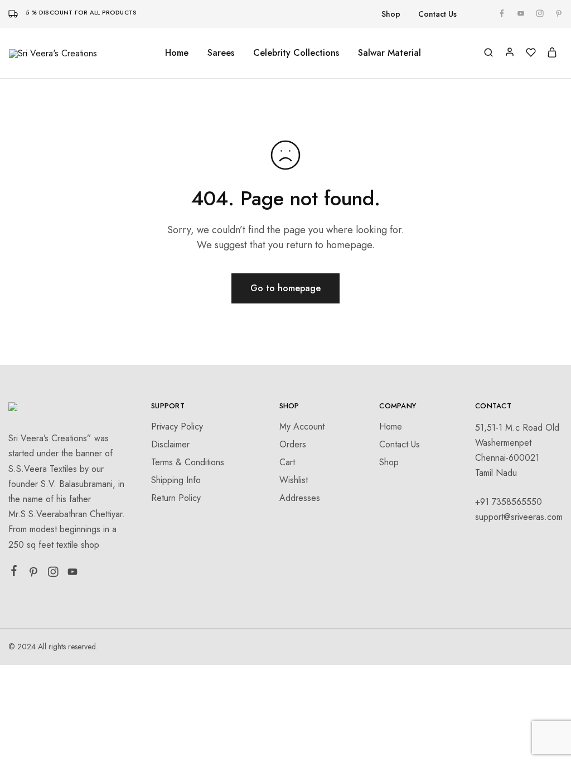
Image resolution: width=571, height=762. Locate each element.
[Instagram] (53, 574)
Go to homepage (285, 288)
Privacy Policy (177, 426)
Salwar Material (389, 53)
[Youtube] (73, 574)
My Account (302, 426)
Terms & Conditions (187, 462)
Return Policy (176, 497)
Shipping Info (176, 480)
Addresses (299, 497)
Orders (292, 444)
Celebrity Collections (296, 53)
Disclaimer (170, 444)
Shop (390, 14)
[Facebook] (14, 573)
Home (176, 53)
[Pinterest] (33, 574)
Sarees (220, 53)
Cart (287, 462)
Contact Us (437, 14)
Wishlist (293, 480)
